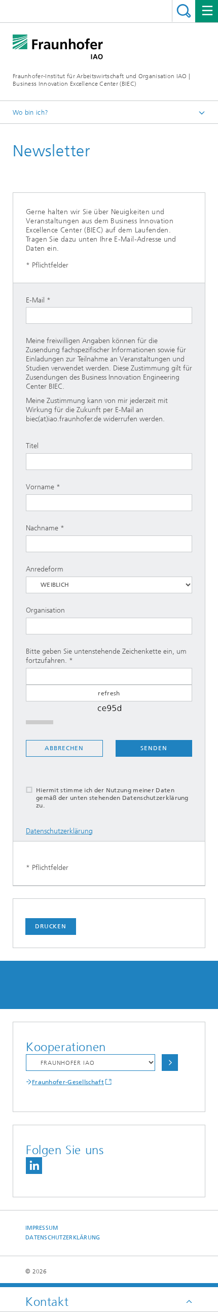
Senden (153, 748)
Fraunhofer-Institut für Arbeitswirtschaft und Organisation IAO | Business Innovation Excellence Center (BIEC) (101, 80)
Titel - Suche (183, 11)
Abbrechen (64, 748)
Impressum (41, 1228)
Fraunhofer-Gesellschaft (68, 1082)
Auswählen (170, 1062)
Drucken (50, 926)
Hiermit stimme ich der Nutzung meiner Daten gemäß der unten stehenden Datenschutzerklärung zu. (112, 798)
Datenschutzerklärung (59, 831)
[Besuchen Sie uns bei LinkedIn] (34, 1165)
